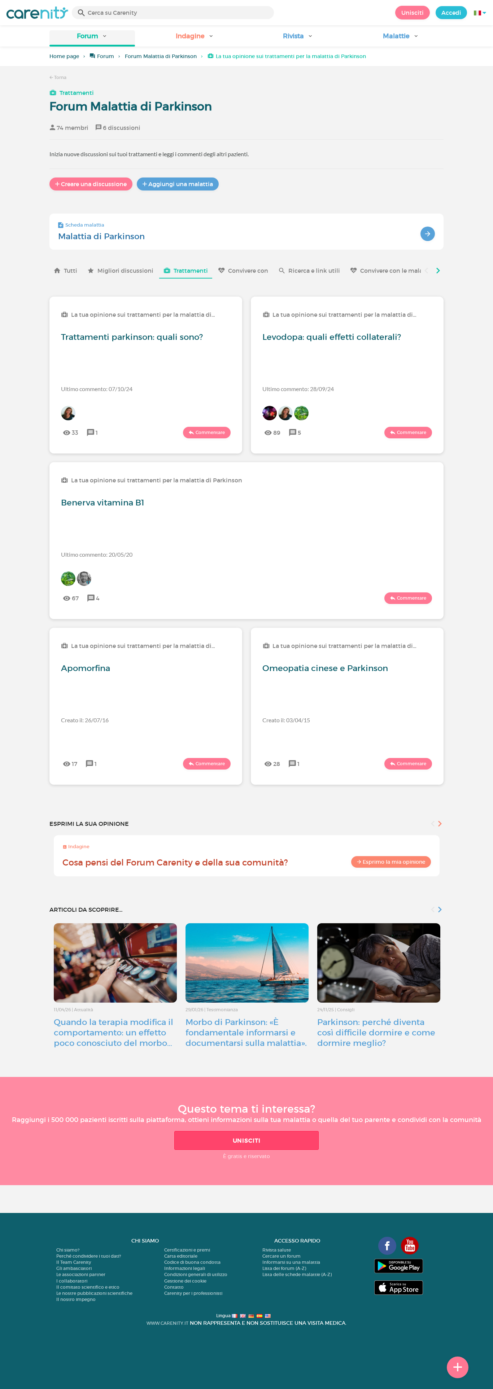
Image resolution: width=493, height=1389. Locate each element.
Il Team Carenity (73, 1262)
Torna (59, 77)
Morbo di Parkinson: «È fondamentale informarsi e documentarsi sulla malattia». (246, 1032)
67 (75, 598)
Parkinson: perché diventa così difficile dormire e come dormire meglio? (376, 1032)
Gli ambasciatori (74, 1268)
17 (74, 763)
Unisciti (412, 12)
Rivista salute (276, 1250)
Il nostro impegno (76, 1299)
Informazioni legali (184, 1268)
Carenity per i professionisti (193, 1293)
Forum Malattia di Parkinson (161, 56)
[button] (92, 38)
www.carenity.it (167, 1323)
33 (75, 432)
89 (276, 432)
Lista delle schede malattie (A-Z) (297, 1274)
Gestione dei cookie (185, 1281)
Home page (64, 56)
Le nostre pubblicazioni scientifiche (94, 1293)
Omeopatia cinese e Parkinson (325, 668)
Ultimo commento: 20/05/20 (96, 554)
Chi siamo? (67, 1250)
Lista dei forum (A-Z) (284, 1268)
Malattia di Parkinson (101, 236)
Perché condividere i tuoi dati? (88, 1256)
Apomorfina (85, 668)
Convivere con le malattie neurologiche (416, 270)
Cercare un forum (281, 1256)
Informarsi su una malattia (291, 1262)
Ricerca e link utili (314, 270)
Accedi (451, 12)
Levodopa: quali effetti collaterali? (331, 337)
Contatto (174, 1287)
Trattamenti (77, 92)
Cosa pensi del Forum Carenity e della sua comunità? (175, 862)
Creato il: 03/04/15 (286, 720)
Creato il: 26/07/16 (85, 720)
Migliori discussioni (125, 270)
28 (276, 763)
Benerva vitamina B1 (102, 503)
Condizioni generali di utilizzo (195, 1274)
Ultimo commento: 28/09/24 (298, 388)
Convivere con (248, 270)
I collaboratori (71, 1281)
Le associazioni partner (80, 1274)
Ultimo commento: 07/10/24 (96, 388)
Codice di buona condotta (192, 1262)
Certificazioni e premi (187, 1250)
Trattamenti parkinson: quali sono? (132, 337)
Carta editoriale (180, 1256)
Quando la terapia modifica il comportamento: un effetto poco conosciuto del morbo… (113, 1032)
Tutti (70, 270)
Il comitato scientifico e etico (87, 1287)
